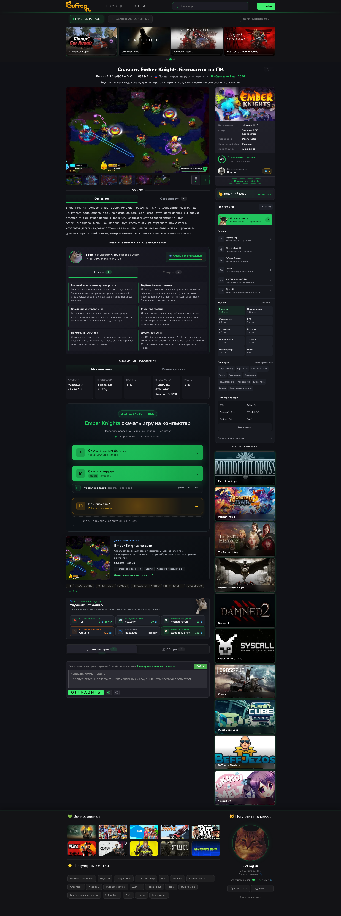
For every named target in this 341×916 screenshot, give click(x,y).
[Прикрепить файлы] (109, 692)
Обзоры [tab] (174, 649)
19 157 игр (265, 206)
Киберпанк (258, 381)
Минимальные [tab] (101, 369)
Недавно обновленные (131, 19)
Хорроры (94, 887)
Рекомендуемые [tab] (173, 369)
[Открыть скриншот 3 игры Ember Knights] (109, 180)
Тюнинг (222, 388)
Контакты (143, 6)
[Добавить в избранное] (269, 69)
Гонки (171, 887)
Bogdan (231, 172)
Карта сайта (240, 888)
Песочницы (250, 375)
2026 (128, 895)
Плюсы (101, 272)
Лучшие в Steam (259, 368)
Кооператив (249, 134)
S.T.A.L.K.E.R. (253, 412)
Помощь (115, 6)
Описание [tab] (101, 199)
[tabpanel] (138, 220)
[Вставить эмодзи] (117, 692)
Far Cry (250, 419)
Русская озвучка (116, 887)
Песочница (154, 887)
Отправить (86, 692)
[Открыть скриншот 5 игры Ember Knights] (144, 180)
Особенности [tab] (172, 199)
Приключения (174, 585)
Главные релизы (88, 19)
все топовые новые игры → (257, 18)
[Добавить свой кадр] (205, 180)
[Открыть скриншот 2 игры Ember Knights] (91, 180)
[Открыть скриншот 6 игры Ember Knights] (162, 180)
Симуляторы (124, 878)
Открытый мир (226, 368)
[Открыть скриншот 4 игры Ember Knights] (126, 180)
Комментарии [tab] (102, 649)
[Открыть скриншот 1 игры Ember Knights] (74, 180)
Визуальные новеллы (240, 388)
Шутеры (105, 878)
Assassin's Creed (228, 412)
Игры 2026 (242, 368)
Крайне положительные (84, 895)
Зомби (222, 375)
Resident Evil (226, 419)
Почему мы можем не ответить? (156, 666)
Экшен (123, 585)
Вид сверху (195, 585)
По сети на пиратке (200, 878)
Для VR (136, 887)
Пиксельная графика (146, 585)
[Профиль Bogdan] (221, 171)
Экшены (247, 130)
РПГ (255, 130)
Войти (268, 6)
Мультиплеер (105, 585)
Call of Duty (252, 405)
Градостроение (226, 381)
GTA (222, 405)
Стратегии (76, 887)
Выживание (235, 375)
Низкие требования (81, 878)
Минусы (171, 272)
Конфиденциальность (250, 897)
